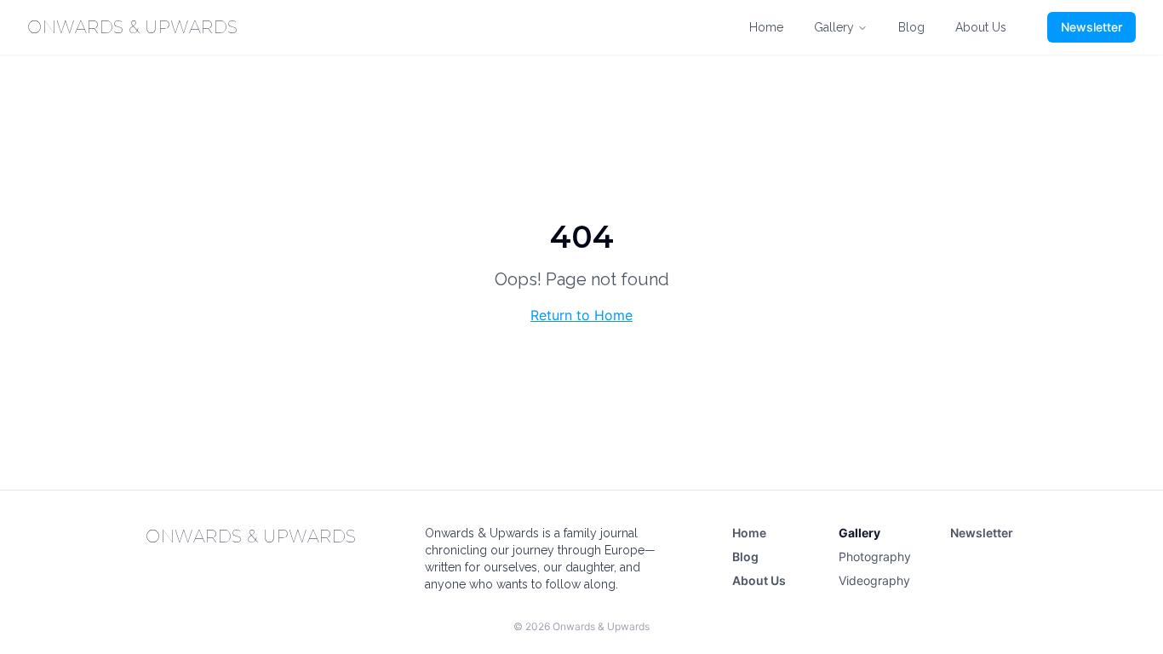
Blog (911, 27)
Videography (874, 580)
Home (766, 27)
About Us (980, 27)
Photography (875, 556)
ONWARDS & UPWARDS (132, 27)
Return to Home (581, 315)
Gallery (834, 27)
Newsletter (1091, 27)
